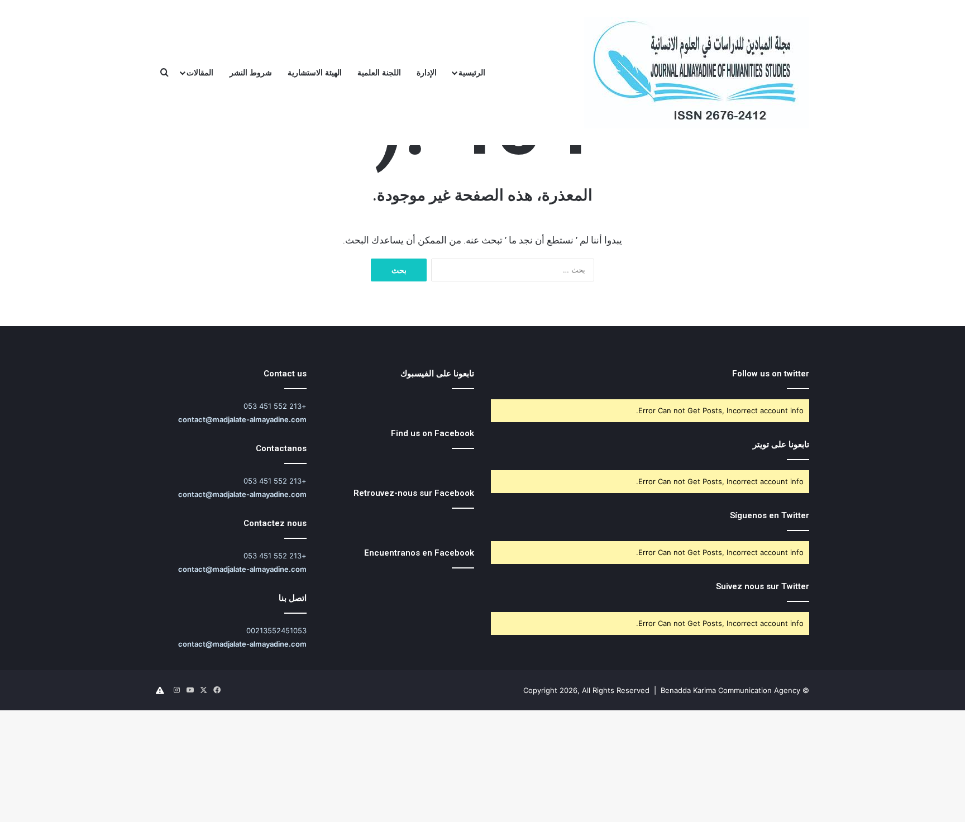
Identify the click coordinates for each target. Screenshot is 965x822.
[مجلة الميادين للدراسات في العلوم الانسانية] (696, 72)
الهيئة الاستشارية (315, 72)
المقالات (200, 72)
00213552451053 (276, 630)
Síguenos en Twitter (769, 515)
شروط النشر (251, 72)
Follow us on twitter (770, 374)
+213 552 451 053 (275, 406)
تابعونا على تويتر (781, 444)
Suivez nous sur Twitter (762, 586)
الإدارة (427, 72)
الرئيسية (471, 72)
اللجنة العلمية (379, 72)
